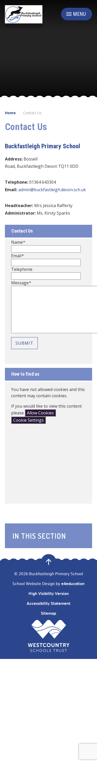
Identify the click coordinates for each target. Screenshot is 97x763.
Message (21, 283)
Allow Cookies (40, 413)
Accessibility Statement (48, 603)
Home (10, 112)
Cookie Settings (28, 420)
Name (18, 242)
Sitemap (48, 613)
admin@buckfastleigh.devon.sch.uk (52, 190)
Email (17, 256)
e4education (73, 583)
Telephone (21, 269)
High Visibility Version (48, 593)
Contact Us (32, 112)
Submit (24, 343)
